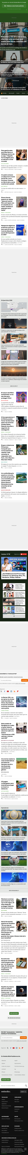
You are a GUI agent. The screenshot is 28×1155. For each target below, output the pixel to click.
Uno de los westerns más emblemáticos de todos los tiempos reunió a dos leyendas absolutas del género (8, 764)
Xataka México (5, 1140)
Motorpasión (6, 490)
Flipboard (18, 691)
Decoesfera (4, 1130)
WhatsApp (17, 1072)
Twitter (1, 691)
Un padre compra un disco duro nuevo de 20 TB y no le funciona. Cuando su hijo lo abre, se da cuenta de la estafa (8, 179)
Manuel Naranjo (9, 439)
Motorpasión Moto (18, 1121)
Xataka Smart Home (6, 1105)
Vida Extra (16, 1101)
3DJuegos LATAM (18, 1140)
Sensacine (6, 772)
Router (18, 93)
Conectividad (5, 710)
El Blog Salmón (17, 1128)
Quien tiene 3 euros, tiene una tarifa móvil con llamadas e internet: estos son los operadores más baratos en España (13, 822)
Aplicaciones (5, 163)
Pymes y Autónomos (19, 1130)
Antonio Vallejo (9, 192)
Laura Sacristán (9, 244)
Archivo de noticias (14, 1018)
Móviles (5, 93)
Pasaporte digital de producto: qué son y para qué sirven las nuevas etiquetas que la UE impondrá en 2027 (8, 230)
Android (4, 1069)
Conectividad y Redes (19, 1075)
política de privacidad (20, 683)
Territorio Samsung (19, 1066)
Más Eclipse (13, 386)
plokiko (7, 718)
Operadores (4, 808)
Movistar (4, 1060)
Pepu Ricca (8, 798)
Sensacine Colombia (19, 1144)
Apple (15, 1060)
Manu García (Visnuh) (10, 220)
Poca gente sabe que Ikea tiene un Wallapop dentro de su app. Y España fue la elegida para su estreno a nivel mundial (7, 155)
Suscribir (24, 680)
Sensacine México (18, 1142)
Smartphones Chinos (7, 1075)
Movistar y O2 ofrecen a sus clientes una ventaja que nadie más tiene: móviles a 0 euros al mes (13, 40)
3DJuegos (5, 400)
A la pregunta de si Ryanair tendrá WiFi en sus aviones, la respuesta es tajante (13, 88)
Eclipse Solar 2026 (6, 300)
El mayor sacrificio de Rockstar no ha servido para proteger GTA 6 (7, 395)
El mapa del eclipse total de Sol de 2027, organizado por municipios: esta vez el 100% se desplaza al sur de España (14, 315)
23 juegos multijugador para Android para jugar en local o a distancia (7, 785)
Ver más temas (6, 1079)
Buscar (26, 1085)
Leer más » (19, 167)
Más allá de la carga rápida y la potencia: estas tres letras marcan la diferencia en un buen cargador (14, 74)
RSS (14, 691)
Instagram (11, 691)
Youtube (8, 691)
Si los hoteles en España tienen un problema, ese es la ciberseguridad (12, 61)
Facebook (4, 691)
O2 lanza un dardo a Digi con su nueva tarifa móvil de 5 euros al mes (13, 884)
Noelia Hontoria (9, 169)
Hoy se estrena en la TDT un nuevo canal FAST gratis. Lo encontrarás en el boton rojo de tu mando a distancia (14, 346)
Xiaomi (3, 1063)
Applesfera (4, 1103)
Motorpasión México (19, 1146)
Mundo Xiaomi (5, 1108)
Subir (22, 1091)
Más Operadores (13, 890)
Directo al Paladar (8, 740)
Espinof (5, 462)
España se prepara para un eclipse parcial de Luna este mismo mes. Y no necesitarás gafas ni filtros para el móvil (8, 991)
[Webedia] (5, 1092)
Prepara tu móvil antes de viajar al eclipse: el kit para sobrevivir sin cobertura (12, 330)
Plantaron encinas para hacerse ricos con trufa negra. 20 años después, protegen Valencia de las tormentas (7, 903)
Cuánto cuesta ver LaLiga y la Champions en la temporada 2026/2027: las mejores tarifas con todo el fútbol (14, 869)
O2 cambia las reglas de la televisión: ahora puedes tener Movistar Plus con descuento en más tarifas (14, 853)
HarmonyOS (11, 93)
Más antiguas (14, 1013)
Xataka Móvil (5, 1101)
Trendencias (6, 940)
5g (15, 1069)
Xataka (5, 554)
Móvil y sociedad (6, 212)
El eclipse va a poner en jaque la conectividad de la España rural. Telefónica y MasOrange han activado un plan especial (14, 379)
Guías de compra (6, 1066)
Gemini (23, 93)
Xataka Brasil (5, 1142)
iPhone (3, 1072)
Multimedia (4, 186)
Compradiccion (5, 1132)
